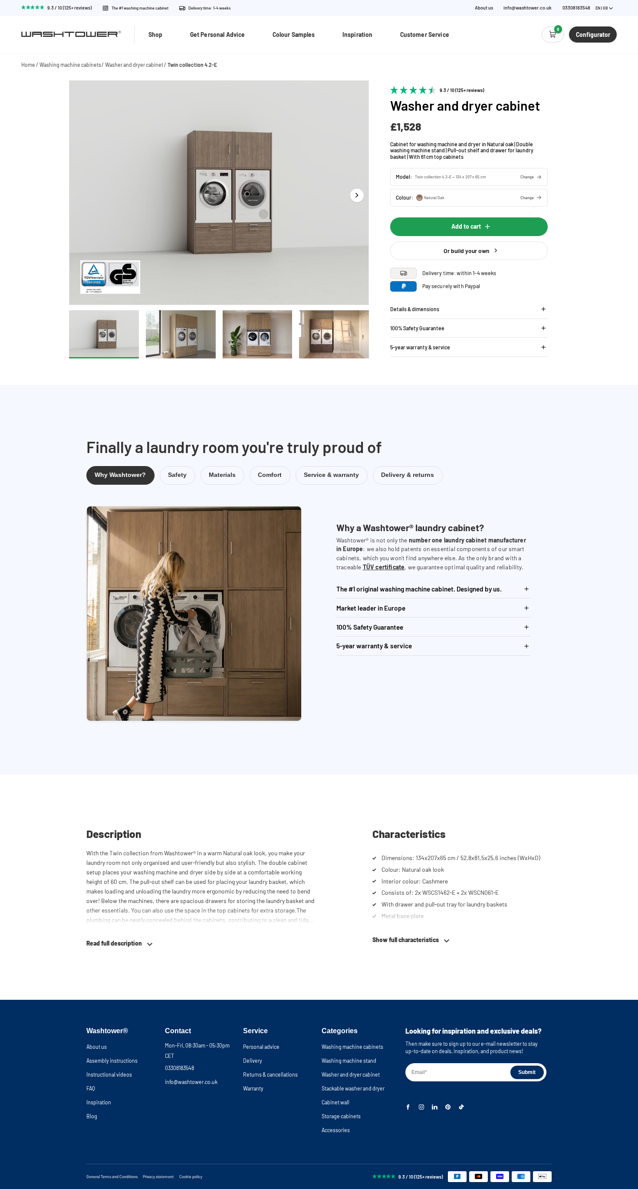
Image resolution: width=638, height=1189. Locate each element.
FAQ (90, 1088)
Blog (91, 1116)
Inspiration (357, 34)
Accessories (336, 1130)
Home (28, 65)
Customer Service (424, 34)
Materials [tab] (222, 475)
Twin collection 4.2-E (192, 65)
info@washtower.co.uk (527, 8)
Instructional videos (109, 1074)
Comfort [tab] (270, 475)
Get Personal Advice (217, 34)
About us (484, 8)
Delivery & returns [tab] (407, 475)
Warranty (253, 1088)
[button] (469, 177)
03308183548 (179, 1068)
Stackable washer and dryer (353, 1088)
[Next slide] (357, 195)
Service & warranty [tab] (331, 475)
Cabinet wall (335, 1102)
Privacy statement (158, 1176)
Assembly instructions (112, 1061)
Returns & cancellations (270, 1074)
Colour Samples (294, 34)
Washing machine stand (349, 1061)
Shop (155, 34)
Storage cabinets (341, 1116)
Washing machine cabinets (70, 65)
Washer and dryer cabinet (134, 65)
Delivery (252, 1061)
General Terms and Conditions (112, 1176)
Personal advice (261, 1047)
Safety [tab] (177, 475)
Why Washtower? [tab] (120, 475)
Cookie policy (190, 1176)
